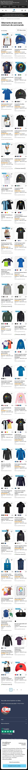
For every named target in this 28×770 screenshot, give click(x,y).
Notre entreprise (5, 723)
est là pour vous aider (11, 703)
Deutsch (4, 6)
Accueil (2, 18)
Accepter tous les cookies (14, 765)
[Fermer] (26, 1)
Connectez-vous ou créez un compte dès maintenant (13, 15)
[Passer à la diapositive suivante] (26, 14)
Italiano (23, 6)
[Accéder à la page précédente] (6, 689)
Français (14, 6)
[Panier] (25, 10)
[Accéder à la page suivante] (21, 689)
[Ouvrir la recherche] (5, 10)
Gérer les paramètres (14, 762)
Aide (2, 719)
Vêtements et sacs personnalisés (13, 18)
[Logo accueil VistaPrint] (14, 10)
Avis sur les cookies (6, 759)
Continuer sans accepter (22, 743)
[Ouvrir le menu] (2, 10)
